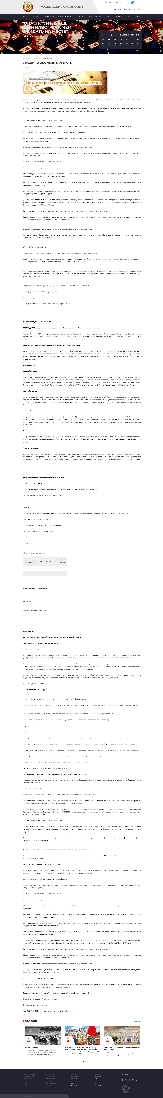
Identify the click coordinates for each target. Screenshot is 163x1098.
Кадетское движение (64, 16)
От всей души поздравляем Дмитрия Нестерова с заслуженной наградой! (81, 1048)
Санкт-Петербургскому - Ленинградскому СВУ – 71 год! (122, 1048)
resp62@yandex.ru (63, 1011)
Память (129, 16)
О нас (25, 16)
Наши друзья (98, 1074)
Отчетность (98, 1085)
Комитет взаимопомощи (51, 1083)
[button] (81, 49)
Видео (96, 1081)
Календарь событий (130, 35)
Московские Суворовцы (61, 7)
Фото (96, 1078)
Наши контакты (26, 1085)
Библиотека (118, 16)
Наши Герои (25, 1081)
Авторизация (117, 9)
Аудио (96, 1083)
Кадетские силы (49, 1085)
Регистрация (130, 9)
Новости (72, 1081)
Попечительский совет (95, 16)
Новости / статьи (48, 16)
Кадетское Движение (50, 1074)
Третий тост (73, 1078)
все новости (138, 1021)
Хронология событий (50, 1076)
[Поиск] (139, 9)
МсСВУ (109, 16)
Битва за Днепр (31, 1047)
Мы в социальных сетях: (127, 1076)
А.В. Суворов (79, 16)
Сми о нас (25, 1083)
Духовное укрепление (51, 1081)
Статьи (72, 1083)
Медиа (138, 16)
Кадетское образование (51, 1078)
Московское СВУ (27, 1078)
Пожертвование (74, 1074)
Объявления (35, 16)
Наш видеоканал (125, 1074)
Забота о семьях (74, 1076)
